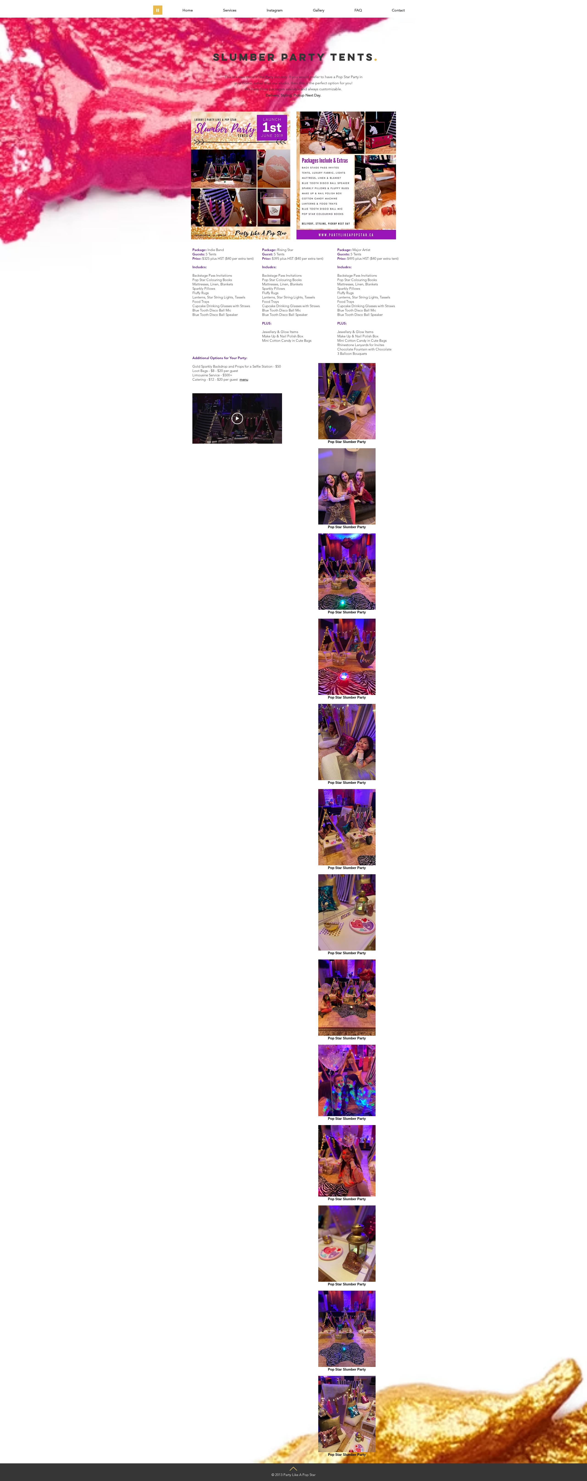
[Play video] (237, 418)
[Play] (157, 10)
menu (244, 379)
